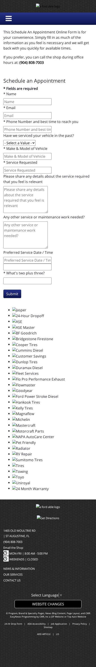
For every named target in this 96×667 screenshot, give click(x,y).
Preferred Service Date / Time (28, 252)
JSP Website (57, 616)
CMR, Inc (44, 616)
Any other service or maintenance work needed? (44, 217)
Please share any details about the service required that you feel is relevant (46, 179)
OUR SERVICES (13, 574)
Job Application (59, 623)
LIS (57, 634)
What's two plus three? (24, 273)
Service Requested (20, 162)
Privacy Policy (79, 623)
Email (9, 107)
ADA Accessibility (36, 623)
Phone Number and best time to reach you (40, 121)
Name (9, 93)
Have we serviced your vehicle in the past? (38, 135)
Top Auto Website (76, 616)
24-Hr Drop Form (13, 623)
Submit (12, 293)
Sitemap (48, 627)
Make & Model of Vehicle (25, 148)
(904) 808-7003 (31, 62)
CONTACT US (12, 580)
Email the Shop (13, 548)
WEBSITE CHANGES (48, 604)
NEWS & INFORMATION (19, 569)
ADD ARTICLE (44, 634)
